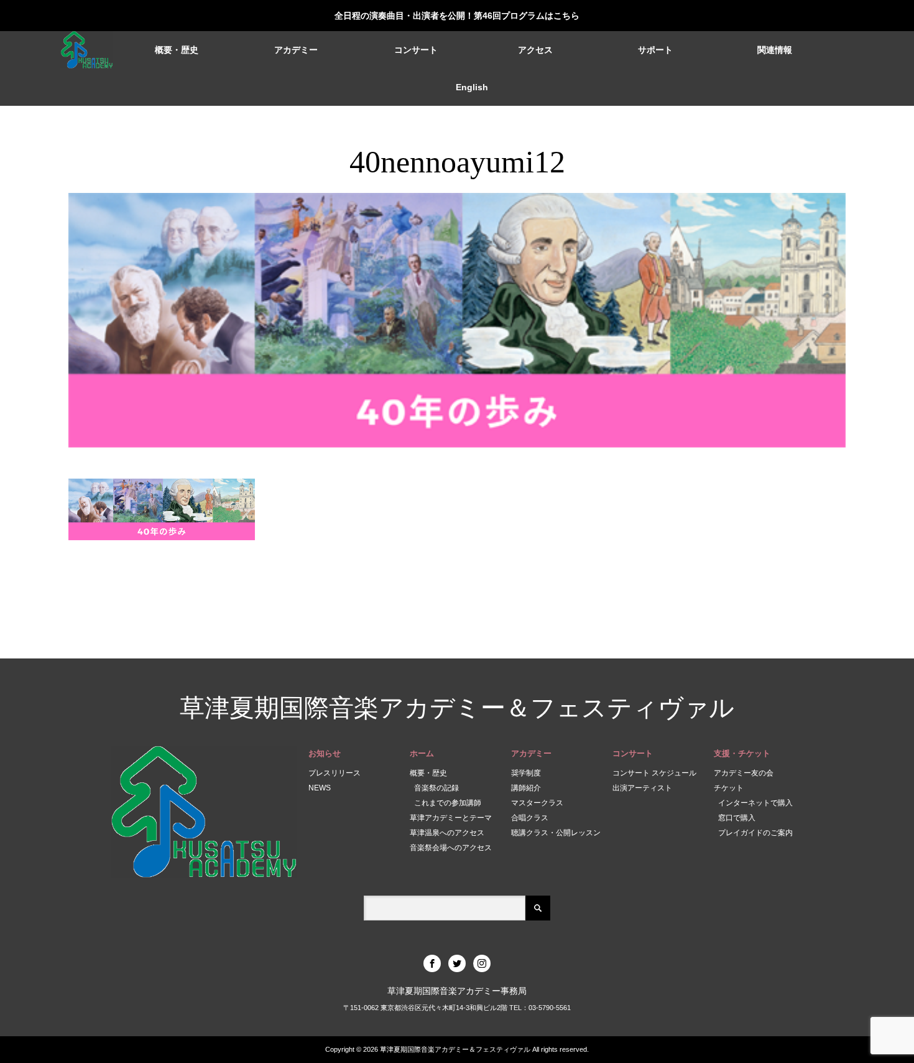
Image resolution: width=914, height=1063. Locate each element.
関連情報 (774, 50)
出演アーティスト (642, 788)
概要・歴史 (176, 50)
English (472, 87)
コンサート (416, 50)
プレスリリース (334, 773)
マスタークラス (537, 802)
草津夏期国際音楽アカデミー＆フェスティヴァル (457, 708)
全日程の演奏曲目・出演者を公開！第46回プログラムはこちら (457, 16)
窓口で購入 (736, 817)
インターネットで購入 (755, 802)
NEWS (319, 788)
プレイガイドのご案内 (755, 832)
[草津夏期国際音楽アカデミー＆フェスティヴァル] (87, 49)
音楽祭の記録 (436, 788)
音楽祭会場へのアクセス (451, 847)
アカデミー (296, 50)
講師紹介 (526, 788)
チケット (729, 788)
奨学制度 (526, 773)
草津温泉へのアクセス (447, 832)
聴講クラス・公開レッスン (556, 832)
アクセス (535, 50)
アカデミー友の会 (743, 773)
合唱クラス (529, 817)
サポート (655, 50)
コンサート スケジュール (654, 773)
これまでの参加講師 (447, 802)
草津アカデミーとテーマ (451, 817)
